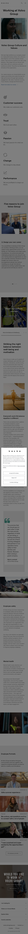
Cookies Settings (14, 482)
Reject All (14, 477)
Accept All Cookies (14, 473)
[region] (14, 467)
